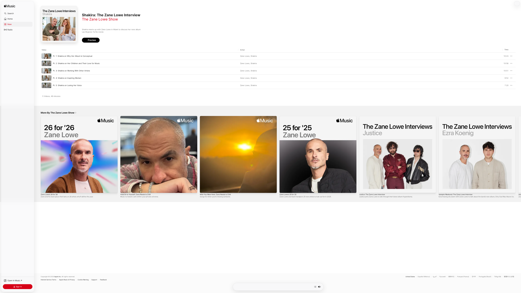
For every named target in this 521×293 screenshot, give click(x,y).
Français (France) (463, 276)
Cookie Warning (83, 280)
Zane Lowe (245, 56)
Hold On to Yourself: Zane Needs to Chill (137, 117)
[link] (59, 112)
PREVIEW (505, 56)
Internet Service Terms (48, 280)
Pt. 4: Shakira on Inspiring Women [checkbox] (67, 78)
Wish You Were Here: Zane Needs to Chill (217, 117)
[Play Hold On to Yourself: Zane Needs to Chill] (124, 189)
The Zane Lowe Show (100, 19)
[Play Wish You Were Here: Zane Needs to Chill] (203, 189)
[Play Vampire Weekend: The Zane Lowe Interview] (442, 189)
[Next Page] (518, 154)
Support (94, 280)
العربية (435, 276)
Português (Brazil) (485, 276)
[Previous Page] (38, 154)
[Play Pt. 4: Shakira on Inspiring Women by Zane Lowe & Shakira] (46, 78)
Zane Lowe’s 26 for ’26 (50, 117)
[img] (9, 6)
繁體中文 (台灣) (509, 276)
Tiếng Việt (497, 276)
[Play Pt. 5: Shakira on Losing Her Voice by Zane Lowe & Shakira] (46, 85)
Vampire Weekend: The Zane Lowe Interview (457, 117)
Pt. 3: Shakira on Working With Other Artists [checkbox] (71, 71)
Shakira (254, 56)
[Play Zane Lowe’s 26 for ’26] (44, 189)
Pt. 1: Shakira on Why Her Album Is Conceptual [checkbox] (72, 56)
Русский (442, 276)
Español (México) (424, 276)
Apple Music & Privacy (67, 280)
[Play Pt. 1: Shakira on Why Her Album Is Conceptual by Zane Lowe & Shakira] (46, 56)
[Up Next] (315, 287)
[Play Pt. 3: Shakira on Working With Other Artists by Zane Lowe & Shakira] (46, 70)
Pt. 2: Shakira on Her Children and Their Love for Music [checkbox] (76, 63)
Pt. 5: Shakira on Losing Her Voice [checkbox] (67, 85)
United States (410, 276)
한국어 (474, 276)
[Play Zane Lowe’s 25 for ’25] (283, 189)
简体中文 (451, 276)
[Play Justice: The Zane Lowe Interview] (362, 189)
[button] (17, 13)
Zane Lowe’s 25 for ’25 (289, 117)
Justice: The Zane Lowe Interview (373, 117)
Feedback (103, 280)
